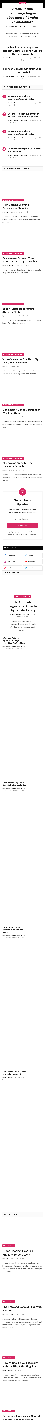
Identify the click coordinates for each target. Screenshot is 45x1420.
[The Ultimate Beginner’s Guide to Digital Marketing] (22, 590)
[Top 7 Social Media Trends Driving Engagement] (36, 1141)
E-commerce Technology (13, 200)
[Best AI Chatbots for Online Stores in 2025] (22, 292)
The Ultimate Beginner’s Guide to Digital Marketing (22, 606)
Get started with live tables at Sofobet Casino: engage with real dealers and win (23, 117)
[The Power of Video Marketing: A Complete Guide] (36, 997)
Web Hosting (8, 1246)
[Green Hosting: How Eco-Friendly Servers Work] (22, 1233)
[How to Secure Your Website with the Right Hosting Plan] (22, 1345)
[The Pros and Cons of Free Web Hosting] (22, 1289)
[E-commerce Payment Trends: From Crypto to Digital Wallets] (22, 241)
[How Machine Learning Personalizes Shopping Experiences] (22, 188)
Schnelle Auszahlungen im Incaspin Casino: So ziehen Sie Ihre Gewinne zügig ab (22, 50)
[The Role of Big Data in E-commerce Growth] (22, 446)
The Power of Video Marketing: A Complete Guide (12, 929)
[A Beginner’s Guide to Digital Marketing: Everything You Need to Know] (36, 708)
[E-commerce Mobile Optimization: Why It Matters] (22, 393)
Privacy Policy (23, 534)
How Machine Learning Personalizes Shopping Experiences (15, 208)
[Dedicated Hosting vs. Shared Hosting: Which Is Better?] (22, 1398)
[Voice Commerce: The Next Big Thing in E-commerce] (22, 342)
